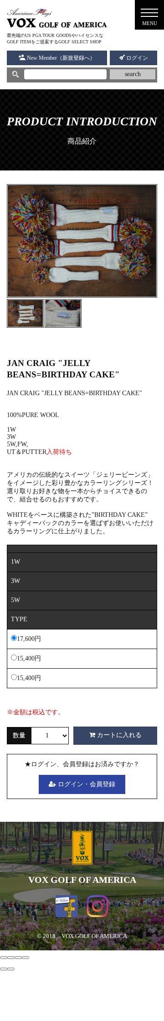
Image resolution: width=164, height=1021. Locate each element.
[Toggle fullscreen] (18, 957)
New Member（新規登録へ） (60, 58)
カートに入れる (118, 735)
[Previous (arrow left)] (3, 969)
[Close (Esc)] (3, 957)
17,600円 (29, 638)
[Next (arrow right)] (11, 969)
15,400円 (29, 658)
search (133, 74)
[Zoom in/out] (25, 957)
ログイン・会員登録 (85, 784)
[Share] (11, 957)
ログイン (136, 58)
